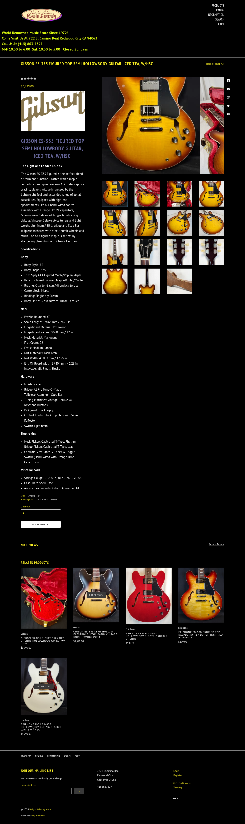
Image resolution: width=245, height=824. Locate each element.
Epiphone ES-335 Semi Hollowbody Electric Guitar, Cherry (147, 636)
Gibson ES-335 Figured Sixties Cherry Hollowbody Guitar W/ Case (43, 640)
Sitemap (177, 787)
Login (176, 770)
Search (219, 19)
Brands (219, 10)
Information (215, 15)
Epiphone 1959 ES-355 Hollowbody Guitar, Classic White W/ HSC (41, 727)
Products (218, 5)
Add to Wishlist (41, 524)
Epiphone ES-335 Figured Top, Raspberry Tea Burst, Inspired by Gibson (200, 634)
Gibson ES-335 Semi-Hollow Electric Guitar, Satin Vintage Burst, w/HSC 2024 (95, 634)
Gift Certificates (182, 783)
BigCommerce (38, 815)
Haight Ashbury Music (40, 809)
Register (177, 775)
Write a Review (216, 544)
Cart (221, 24)
